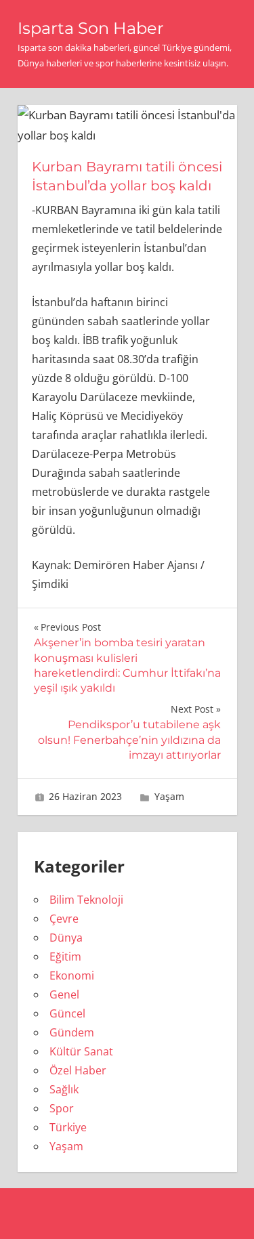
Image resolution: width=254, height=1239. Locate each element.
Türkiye (68, 1127)
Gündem (71, 1032)
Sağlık (64, 1089)
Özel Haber (77, 1070)
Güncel (67, 1013)
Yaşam (169, 796)
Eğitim (65, 956)
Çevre (64, 918)
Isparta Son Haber (91, 28)
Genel (64, 994)
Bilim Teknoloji (86, 899)
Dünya (66, 937)
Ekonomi (71, 975)
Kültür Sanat (81, 1051)
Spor (61, 1108)
